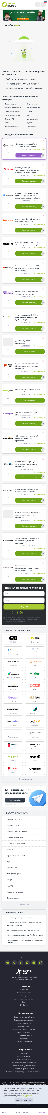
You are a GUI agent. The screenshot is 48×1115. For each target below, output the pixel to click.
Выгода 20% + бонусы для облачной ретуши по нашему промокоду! (26, 464)
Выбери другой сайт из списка (20, 79)
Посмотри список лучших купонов (22, 84)
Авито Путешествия (13, 677)
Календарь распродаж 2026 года (19, 918)
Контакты (24, 1053)
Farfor (35, 689)
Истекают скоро (24, 1026)
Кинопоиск (13, 713)
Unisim (35, 772)
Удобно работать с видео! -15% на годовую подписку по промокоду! (27, 540)
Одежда (30, 123)
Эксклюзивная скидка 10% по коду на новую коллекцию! (26, 490)
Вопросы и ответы (24, 1056)
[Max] (20, 612)
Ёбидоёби (13, 749)
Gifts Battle (13, 642)
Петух (35, 651)
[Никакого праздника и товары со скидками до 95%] (24, 15)
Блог (24, 1002)
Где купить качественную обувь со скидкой (23, 930)
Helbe (35, 677)
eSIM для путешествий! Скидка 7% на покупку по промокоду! (27, 244)
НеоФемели (35, 737)
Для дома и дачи (32, 119)
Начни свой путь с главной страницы (24, 88)
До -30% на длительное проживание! (24, 342)
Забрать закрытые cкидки (24, 1069)
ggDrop (35, 666)
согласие (34, 619)
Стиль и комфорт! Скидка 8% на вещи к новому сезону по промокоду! (27, 515)
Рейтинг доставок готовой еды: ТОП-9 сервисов (25, 935)
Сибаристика (35, 749)
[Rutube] (40, 962)
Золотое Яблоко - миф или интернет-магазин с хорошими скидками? (25, 924)
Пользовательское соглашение (24, 1063)
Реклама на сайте (24, 993)
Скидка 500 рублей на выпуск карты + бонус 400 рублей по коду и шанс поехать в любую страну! (26, 195)
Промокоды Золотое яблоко (24, 1029)
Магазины (24, 1038)
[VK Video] (33, 962)
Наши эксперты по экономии (24, 999)
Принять (19, 1100)
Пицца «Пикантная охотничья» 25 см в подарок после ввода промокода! (27, 366)
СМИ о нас (24, 1005)
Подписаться (25, 607)
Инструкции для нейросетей (24, 1104)
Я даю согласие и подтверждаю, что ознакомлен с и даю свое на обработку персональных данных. (23, 619)
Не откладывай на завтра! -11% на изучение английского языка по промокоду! (27, 268)
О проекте (24, 990)
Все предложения (25, 779)
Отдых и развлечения (12, 111)
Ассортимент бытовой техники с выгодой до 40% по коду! (27, 220)
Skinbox (35, 701)
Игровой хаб (42, 1113)
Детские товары (32, 126)
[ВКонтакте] (11, 612)
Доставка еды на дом (24, 1035)
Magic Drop (35, 642)
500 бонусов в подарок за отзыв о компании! (27, 391)
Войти (4, 1113)
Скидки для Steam (24, 1032)
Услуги (29, 111)
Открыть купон (30, 351)
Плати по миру (13, 654)
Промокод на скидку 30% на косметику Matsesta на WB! (26, 145)
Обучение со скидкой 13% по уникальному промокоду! (26, 293)
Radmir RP (13, 666)
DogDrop (35, 725)
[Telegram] (6, 612)
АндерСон (13, 761)
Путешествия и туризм (12, 115)
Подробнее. (27, 1096)
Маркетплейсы (32, 104)
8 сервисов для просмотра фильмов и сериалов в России (25, 941)
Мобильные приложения (13, 108)
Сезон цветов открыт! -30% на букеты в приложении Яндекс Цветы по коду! (26, 317)
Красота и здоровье (11, 126)
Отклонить (28, 1100)
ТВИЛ (13, 772)
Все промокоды (39, 149)
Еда (28, 115)
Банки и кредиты (10, 104)
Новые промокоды (24, 1023)
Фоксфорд (13, 689)
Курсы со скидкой (22, 1113)
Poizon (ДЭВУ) (35, 713)
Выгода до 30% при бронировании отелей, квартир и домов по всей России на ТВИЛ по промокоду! (27, 170)
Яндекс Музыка (13, 737)
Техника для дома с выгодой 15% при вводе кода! (26, 414)
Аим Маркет (13, 725)
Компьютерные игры (34, 108)
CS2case (13, 701)
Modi (35, 761)
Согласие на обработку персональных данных (24, 1072)
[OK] (16, 612)
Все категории (25, 904)
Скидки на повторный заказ (24, 1017)
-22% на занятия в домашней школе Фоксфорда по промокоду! (26, 438)
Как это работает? (24, 1059)
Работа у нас (24, 996)
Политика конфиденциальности (24, 1066)
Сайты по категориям (24, 1041)
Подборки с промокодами (24, 1020)
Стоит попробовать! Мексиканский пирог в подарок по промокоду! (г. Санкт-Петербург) (27, 568)
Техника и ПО (9, 119)
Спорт (7, 123)
